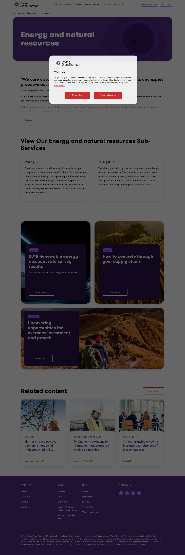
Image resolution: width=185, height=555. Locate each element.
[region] (93, 80)
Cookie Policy (59, 85)
